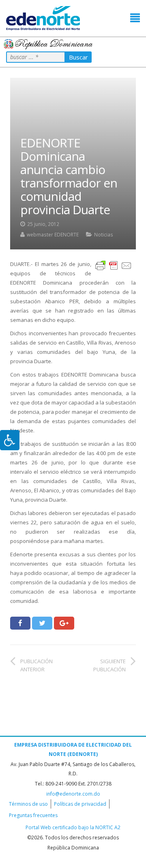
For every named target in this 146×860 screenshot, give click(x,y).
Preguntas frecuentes (33, 815)
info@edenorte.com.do (73, 793)
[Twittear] (42, 623)
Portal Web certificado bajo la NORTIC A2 (73, 827)
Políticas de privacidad (80, 803)
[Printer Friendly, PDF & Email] (113, 265)
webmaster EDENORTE (53, 234)
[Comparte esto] (20, 623)
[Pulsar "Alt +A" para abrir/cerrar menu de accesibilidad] (9, 440)
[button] (135, 18)
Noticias (103, 234)
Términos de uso (28, 803)
